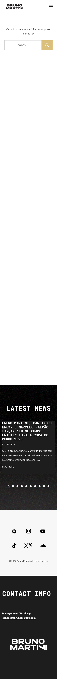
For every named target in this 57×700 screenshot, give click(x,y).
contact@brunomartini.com (19, 617)
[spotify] (14, 531)
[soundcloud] (43, 546)
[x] (28, 546)
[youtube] (42, 533)
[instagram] (28, 531)
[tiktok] (14, 546)
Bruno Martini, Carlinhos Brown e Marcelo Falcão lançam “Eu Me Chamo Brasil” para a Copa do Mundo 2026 (27, 431)
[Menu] (50, 6)
